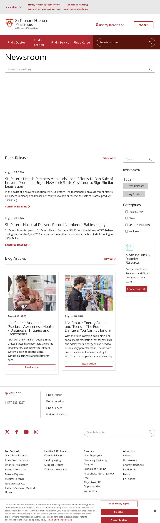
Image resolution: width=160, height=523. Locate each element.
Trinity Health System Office (44, 4)
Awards (127, 455)
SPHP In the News (139, 224)
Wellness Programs (55, 469)
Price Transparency (16, 460)
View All (108, 158)
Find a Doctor (16, 42)
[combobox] (126, 42)
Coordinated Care (133, 465)
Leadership (129, 469)
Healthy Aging (52, 460)
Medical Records (14, 479)
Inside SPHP (136, 211)
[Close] (155, 511)
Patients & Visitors (57, 414)
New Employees (93, 455)
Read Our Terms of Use (60, 519)
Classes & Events (54, 455)
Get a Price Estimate (16, 455)
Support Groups (53, 465)
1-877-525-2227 (15, 402)
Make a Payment (15, 474)
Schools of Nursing (77, 4)
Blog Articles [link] (134, 194)
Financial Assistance (16, 465)
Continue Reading (16, 206)
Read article (32, 367)
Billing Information (16, 469)
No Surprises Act (15, 483)
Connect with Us (136, 289)
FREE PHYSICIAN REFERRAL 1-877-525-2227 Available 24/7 (58, 9)
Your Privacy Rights (119, 503)
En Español (129, 479)
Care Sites (12, 7)
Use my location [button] (109, 25)
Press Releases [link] (135, 186)
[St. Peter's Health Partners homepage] (27, 29)
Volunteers (90, 491)
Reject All (119, 511)
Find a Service (60, 42)
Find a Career (82, 42)
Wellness (134, 231)
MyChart (143, 24)
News (132, 218)
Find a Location (38, 42)
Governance (130, 460)
